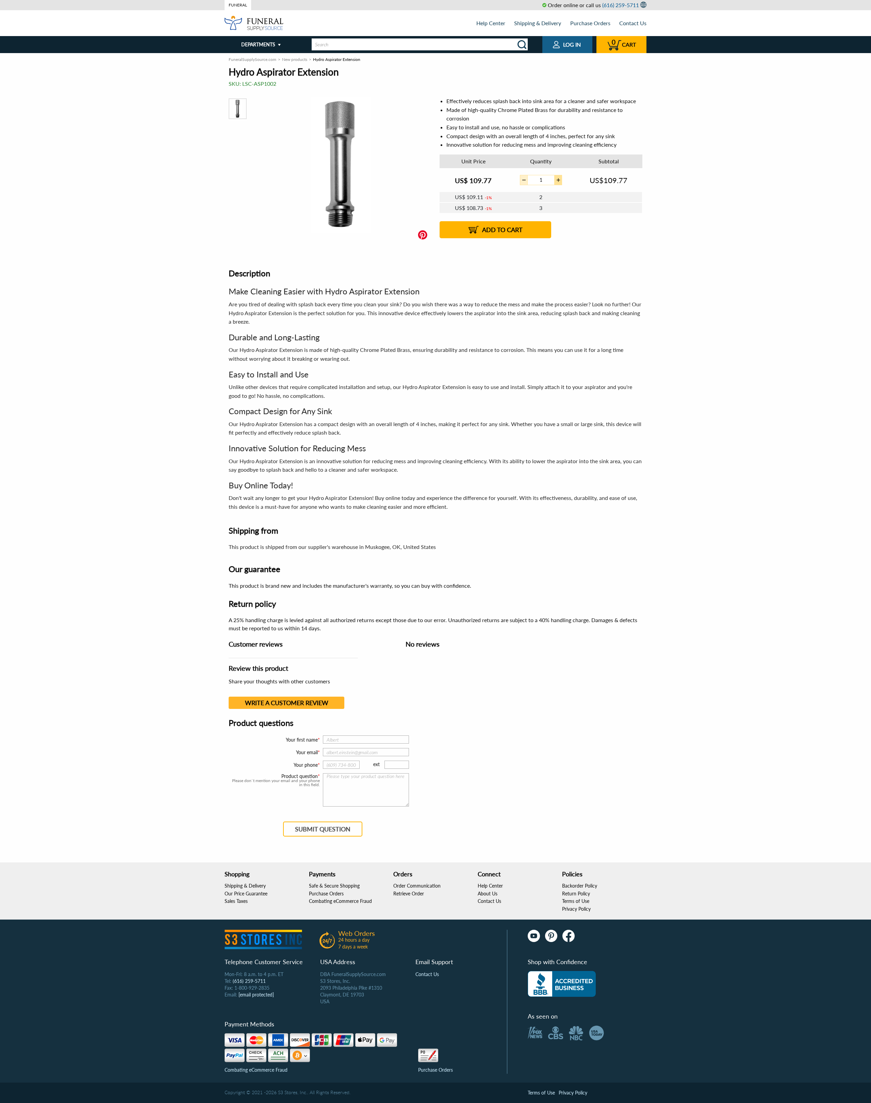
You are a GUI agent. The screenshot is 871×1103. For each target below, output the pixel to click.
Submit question (322, 829)
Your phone (306, 765)
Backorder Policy (579, 886)
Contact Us (632, 23)
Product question (299, 776)
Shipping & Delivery (537, 23)
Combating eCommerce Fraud (340, 901)
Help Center (490, 23)
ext (376, 764)
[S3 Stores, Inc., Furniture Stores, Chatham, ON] (562, 984)
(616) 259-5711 (620, 5)
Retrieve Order (408, 893)
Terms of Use (575, 901)
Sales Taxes (236, 901)
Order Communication (417, 886)
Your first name (302, 740)
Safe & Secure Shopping (334, 886)
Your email (307, 752)
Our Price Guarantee (246, 893)
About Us (487, 893)
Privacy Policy (576, 909)
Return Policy (576, 893)
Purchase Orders (590, 23)
